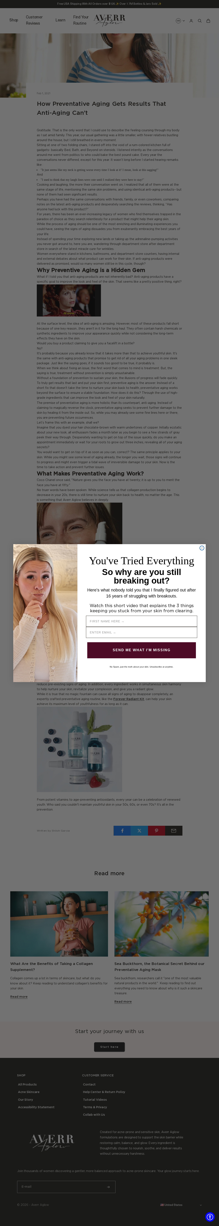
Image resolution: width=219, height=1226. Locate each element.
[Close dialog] (202, 548)
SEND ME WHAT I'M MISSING (141, 650)
